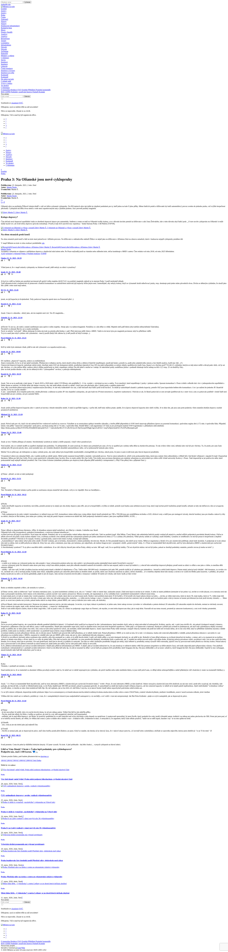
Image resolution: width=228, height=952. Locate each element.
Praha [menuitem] (3, 15)
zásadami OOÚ (17, 103)
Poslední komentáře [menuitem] (43, 90)
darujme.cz (44, 756)
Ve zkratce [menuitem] (5, 85)
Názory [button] (4, 22)
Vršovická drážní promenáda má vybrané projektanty (23, 844)
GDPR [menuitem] (8, 92)
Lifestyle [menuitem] (4, 66)
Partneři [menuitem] (36, 92)
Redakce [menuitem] (14, 90)
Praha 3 (24, 254)
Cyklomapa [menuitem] (5, 88)
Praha (3, 174)
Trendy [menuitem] (3, 41)
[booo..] (9, 260)
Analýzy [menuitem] (4, 36)
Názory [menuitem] (4, 24)
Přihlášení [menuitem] (32, 90)
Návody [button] (4, 47)
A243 (3, 254)
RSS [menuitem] (3, 92)
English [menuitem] (25, 90)
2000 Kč (29, 760)
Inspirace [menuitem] (4, 64)
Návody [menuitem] (4, 49)
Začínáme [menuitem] (4, 51)
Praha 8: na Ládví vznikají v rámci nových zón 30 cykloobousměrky (28, 828)
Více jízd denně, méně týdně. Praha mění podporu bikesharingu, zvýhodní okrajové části (36, 779)
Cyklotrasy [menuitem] (5, 58)
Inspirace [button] (4, 62)
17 (23, 816)
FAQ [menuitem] (20, 90)
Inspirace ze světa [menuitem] (7, 73)
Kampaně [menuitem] (4, 77)
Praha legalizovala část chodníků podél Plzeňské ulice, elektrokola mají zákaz (32, 860)
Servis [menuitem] (3, 60)
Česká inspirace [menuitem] (7, 68)
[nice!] (2, 260)
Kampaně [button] (4, 75)
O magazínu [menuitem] (6, 90)
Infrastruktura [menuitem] (6, 45)
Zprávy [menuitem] (3, 13)
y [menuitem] (6, 125)
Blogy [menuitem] (3, 30)
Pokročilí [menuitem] (4, 54)
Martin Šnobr (12, 187)
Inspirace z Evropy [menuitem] (8, 71)
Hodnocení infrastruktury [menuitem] (10, 26)
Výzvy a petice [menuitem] (6, 83)
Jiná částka (37, 760)
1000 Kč (22, 760)
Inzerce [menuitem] (30, 92)
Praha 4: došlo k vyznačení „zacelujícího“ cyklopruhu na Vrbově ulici (29, 812)
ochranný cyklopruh (13, 254)
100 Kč (4, 760)
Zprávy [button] (3, 11)
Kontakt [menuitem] (42, 92)
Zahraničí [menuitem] (4, 19)
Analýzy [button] (4, 34)
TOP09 (43, 254)
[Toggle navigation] (2, 132)
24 (23, 865)
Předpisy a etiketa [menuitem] (7, 56)
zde (43, 243)
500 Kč (16, 760)
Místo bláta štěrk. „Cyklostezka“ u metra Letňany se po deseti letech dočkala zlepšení (35, 893)
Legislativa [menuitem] (5, 43)
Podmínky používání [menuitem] (19, 92)
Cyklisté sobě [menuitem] (6, 81)
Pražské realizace (33, 254)
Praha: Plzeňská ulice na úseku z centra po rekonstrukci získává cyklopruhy (31, 877)
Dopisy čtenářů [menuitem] (6, 32)
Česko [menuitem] (3, 17)
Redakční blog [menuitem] (6, 28)
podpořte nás (6, 4)
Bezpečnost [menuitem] (5, 39)
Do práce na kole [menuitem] (7, 79)
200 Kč (10, 760)
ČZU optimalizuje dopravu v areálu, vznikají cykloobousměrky (26, 795)
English (4, 9)
